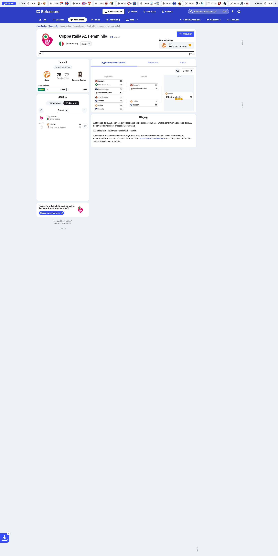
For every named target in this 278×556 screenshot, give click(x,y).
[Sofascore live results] (47, 11)
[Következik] (275, 3)
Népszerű (10, 3)
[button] (108, 82)
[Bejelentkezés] (239, 11)
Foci (44, 20)
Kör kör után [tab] (71, 103)
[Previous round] (177, 70)
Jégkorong (115, 20)
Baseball (60, 20)
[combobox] (86, 43)
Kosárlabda (79, 20)
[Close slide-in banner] (8, 533)
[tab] (114, 62)
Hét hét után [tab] (55, 103)
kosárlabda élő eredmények (152, 138)
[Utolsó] (19, 3)
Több (130, 19)
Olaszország (53, 26)
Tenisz (97, 20)
